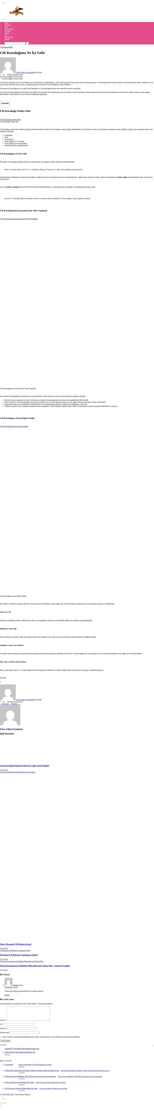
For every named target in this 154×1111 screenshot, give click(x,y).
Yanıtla (7, 995)
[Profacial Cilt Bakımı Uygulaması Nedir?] (15, 950)
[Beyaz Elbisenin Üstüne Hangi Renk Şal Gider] (19, 1082)
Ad (2, 1024)
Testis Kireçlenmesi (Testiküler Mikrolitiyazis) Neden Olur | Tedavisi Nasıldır (35, 966)
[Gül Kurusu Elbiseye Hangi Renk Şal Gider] (21, 1088)
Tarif (6, 27)
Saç (6, 35)
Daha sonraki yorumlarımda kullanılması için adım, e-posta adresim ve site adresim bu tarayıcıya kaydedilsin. (41, 1037)
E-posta (3, 1028)
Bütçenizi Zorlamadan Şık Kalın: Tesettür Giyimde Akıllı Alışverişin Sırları (85, 1071)
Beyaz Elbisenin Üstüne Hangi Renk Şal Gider (51, 1082)
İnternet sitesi (4, 1033)
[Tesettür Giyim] (17, 15)
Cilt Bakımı (4, 47)
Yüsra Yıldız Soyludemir (25, 73)
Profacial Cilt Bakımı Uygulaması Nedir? (19, 955)
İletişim (7, 39)
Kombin (7, 25)
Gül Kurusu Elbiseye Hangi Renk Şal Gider (53, 1088)
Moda (7, 23)
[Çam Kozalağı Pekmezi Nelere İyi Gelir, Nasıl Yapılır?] (22, 761)
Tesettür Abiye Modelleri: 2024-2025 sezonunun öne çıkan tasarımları (80, 1076)
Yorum (3, 1020)
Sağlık (7, 33)
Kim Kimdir (9, 29)
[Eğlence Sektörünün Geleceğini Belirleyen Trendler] (9, 1065)
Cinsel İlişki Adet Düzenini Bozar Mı (20, 1052)
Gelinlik (7, 31)
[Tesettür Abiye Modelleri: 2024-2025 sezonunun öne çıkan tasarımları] (30, 1076)
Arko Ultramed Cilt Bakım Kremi (15, 944)
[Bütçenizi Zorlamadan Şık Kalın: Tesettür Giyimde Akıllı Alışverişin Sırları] (32, 1071)
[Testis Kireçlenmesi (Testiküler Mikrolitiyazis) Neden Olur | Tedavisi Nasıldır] (21, 961)
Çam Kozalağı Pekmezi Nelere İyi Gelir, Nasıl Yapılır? (24, 765)
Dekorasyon (9, 37)
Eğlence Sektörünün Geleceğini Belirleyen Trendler (35, 1065)
